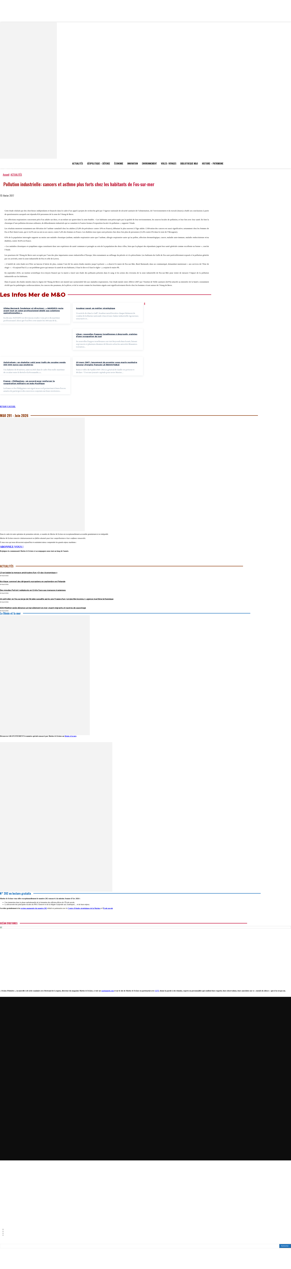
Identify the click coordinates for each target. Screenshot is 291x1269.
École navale (108, 908)
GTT (157, 991)
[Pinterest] (39, 201)
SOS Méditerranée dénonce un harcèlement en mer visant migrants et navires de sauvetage (43, 608)
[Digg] (112, 201)
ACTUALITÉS (16, 174)
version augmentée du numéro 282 (33, 908)
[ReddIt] (63, 201)
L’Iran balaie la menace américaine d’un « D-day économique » (28, 572)
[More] (145, 201)
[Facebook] (22, 201)
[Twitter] (31, 201)
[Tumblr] (88, 201)
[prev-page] (144, 304)
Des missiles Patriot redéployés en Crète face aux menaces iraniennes (33, 590)
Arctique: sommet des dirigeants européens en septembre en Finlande (32, 581)
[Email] (71, 201)
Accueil (6, 174)
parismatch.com (108, 991)
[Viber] (128, 201)
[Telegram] (96, 201)
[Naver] (136, 201)
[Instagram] (14, 1257)
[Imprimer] (80, 201)
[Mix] (104, 201)
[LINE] (120, 201)
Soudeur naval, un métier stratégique (95, 308)
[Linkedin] (55, 201)
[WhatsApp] (47, 201)
